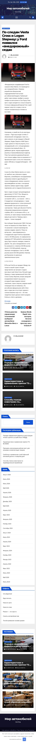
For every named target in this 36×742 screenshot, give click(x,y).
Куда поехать (7, 598)
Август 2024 (7, 532)
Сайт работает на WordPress (9, 730)
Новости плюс (7, 607)
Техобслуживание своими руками (13, 620)
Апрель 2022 (7, 564)
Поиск (5, 416)
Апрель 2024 (7, 541)
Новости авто (6, 28)
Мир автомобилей (18, 8)
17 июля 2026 (10, 686)
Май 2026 (6, 488)
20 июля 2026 (10, 667)
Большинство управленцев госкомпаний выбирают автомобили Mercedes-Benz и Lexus (11, 318)
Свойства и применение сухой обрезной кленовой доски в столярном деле (17, 702)
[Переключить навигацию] (16, 17)
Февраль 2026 (7, 497)
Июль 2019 (6, 582)
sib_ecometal (14, 55)
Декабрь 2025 (7, 501)
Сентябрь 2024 (8, 528)
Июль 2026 (6, 479)
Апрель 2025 (7, 510)
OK (24, 739)
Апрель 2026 (7, 492)
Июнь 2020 (6, 573)
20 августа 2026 (11, 649)
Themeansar (31, 730)
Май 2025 (6, 506)
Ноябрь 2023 (7, 555)
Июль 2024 (6, 537)
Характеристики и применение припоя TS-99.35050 (17, 383)
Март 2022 (6, 568)
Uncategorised (7, 594)
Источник (7, 301)
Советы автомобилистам (11, 616)
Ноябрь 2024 (7, 524)
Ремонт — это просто (10, 611)
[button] (30, 17)
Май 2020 (6, 577)
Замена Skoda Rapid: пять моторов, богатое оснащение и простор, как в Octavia (25, 318)
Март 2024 (6, 546)
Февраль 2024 (7, 550)
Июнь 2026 (6, 483)
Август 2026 (7, 474)
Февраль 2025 (7, 519)
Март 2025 (6, 515)
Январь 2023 (7, 559)
